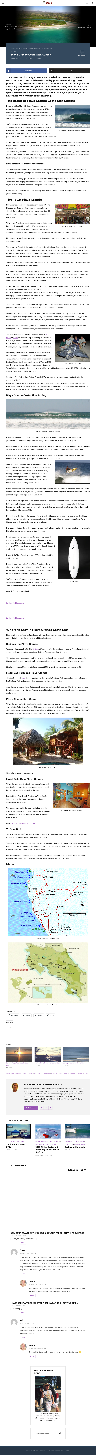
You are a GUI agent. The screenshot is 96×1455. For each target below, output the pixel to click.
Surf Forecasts (18, 603)
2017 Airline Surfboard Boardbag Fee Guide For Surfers (47, 1149)
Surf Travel (41, 48)
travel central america (73, 1074)
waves (85, 1074)
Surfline (9, 603)
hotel (24, 678)
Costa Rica (33, 48)
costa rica (10, 1074)
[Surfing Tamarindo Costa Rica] (76, 1054)
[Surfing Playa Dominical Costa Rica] (48, 1054)
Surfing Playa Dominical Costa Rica (47, 1063)
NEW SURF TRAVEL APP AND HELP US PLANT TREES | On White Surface (47, 1233)
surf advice (28, 1074)
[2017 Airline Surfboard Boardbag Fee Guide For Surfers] (48, 1131)
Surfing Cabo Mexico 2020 (16, 1145)
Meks (50, 1451)
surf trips (46, 1074)
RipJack (35, 649)
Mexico (13, 1141)
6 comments (82, 55)
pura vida (18, 1074)
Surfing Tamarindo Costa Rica (73, 1063)
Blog (13, 48)
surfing (54, 1074)
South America (78, 1141)
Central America (22, 48)
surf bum (37, 1074)
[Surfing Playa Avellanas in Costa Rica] (19, 1054)
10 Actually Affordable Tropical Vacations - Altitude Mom (44, 1303)
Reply (23, 1243)
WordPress (65, 1451)
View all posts (31, 1108)
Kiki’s (15, 337)
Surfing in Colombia (75, 1147)
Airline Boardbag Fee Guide (45, 1141)
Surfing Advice (50, 1144)
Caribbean (68, 1141)
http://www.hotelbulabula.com (23, 823)
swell (61, 1074)
